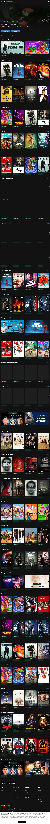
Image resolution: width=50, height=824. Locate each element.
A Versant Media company (11, 808)
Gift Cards (27, 797)
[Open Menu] (2, 2)
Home (2, 790)
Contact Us (40, 797)
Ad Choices (3, 811)
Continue (21, 822)
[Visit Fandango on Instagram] (9, 806)
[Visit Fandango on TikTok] (11, 806)
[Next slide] (47, 20)
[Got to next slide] (49, 48)
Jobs (38, 803)
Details (15, 31)
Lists (26, 790)
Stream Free (3, 795)
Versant (10, 813)
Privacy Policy (8, 811)
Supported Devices (41, 792)
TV (1, 794)
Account (14, 792)
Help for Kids (36, 811)
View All (47, 39)
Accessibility (40, 801)
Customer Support (41, 794)
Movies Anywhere (28, 795)
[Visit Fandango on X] (7, 806)
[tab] (1, 35)
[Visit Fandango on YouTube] (4, 806)
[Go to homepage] (8, 2)
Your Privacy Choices (17, 811)
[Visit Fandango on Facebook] (2, 806)
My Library (15, 790)
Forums (39, 795)
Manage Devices (16, 795)
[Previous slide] (43, 20)
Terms (23, 813)
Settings (14, 794)
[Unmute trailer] (12, 35)
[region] (25, 818)
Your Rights (34, 814)
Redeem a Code (16, 797)
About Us (39, 790)
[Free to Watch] (13, 48)
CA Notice (24, 811)
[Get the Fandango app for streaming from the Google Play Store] (11, 783)
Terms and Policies (30, 811)
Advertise (39, 799)
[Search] (48, 2)
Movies (2, 792)
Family (26, 792)
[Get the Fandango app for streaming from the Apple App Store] (4, 783)
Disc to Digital (27, 794)
